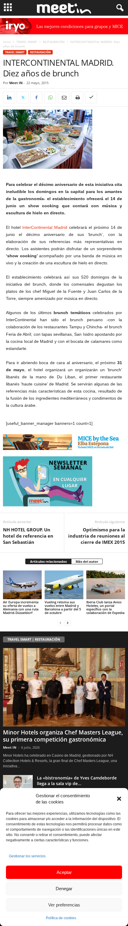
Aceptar (64, 872)
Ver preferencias (64, 904)
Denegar (64, 888)
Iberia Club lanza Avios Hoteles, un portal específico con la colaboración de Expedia (105, 607)
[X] (23, 97)
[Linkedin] (9, 97)
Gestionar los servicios (27, 856)
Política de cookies (61, 918)
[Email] (64, 97)
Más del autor (87, 561)
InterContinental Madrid (45, 227)
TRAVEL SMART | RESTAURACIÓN (33, 639)
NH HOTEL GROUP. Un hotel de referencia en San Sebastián (28, 536)
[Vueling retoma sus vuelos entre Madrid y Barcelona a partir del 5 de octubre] (64, 584)
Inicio (7, 42)
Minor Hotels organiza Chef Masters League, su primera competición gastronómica (63, 736)
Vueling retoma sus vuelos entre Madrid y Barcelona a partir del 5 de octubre (63, 607)
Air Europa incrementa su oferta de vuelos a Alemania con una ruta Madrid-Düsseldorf (20, 607)
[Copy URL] (91, 97)
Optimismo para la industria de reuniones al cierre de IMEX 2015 (96, 536)
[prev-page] (60, 623)
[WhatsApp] (50, 97)
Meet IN (16, 83)
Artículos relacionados (48, 561)
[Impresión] (77, 97)
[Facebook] (36, 97)
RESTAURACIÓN (54, 42)
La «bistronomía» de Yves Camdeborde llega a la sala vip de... (77, 780)
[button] (119, 799)
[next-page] (68, 623)
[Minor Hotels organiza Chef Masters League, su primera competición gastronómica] (64, 687)
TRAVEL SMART (26, 42)
